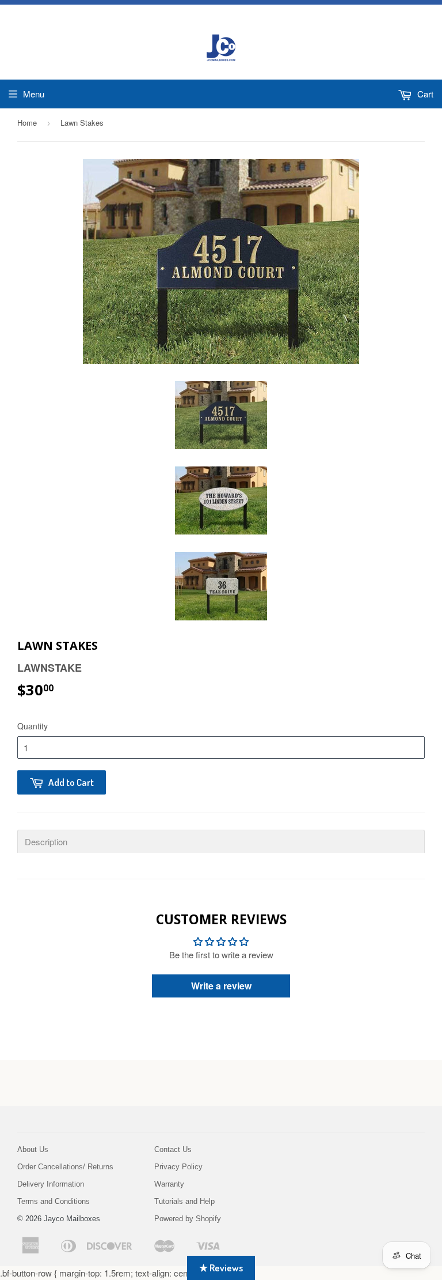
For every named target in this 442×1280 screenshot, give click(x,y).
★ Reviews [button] (221, 1268)
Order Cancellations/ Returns (65, 1166)
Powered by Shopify (187, 1218)
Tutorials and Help (184, 1201)
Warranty (169, 1184)
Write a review (221, 985)
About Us (32, 1149)
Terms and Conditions (53, 1201)
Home (27, 122)
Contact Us (173, 1149)
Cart (424, 94)
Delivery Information (50, 1184)
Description (46, 841)
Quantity (32, 726)
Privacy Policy (178, 1166)
